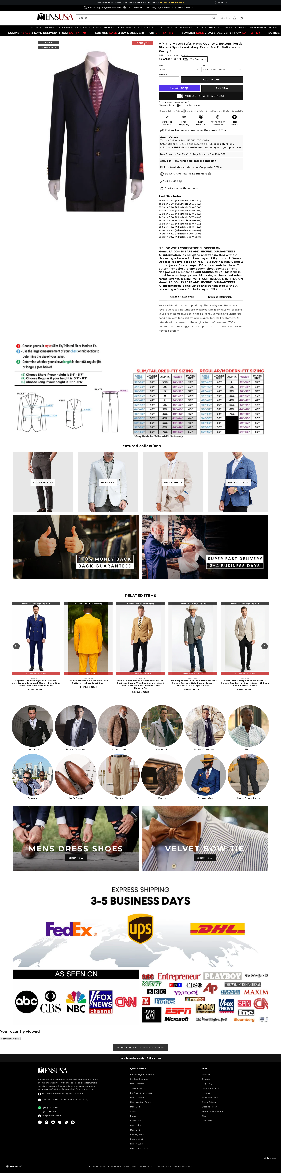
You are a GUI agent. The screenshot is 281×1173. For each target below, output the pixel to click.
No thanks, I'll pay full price (140, 620)
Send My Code (140, 612)
